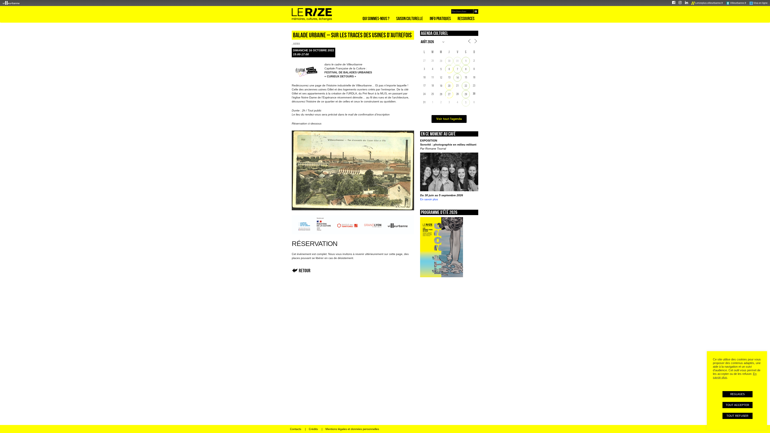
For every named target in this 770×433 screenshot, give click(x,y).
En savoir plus (429, 199)
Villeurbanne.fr (737, 3)
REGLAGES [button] (737, 394)
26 (441, 94)
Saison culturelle (409, 18)
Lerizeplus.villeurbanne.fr (709, 3)
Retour (304, 270)
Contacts (295, 429)
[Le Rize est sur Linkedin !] (686, 3)
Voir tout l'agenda (449, 119)
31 (457, 61)
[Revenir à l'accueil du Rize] (312, 14)
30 (449, 61)
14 (457, 77)
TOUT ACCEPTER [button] (737, 405)
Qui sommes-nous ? (376, 18)
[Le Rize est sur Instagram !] (680, 3)
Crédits (313, 429)
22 (466, 85)
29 (441, 61)
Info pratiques (440, 18)
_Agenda (296, 43)
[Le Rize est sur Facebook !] (673, 3)
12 (441, 77)
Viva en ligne (760, 3)
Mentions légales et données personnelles (352, 429)
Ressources (466, 18)
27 (449, 94)
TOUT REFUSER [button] (737, 415)
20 (449, 85)
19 (441, 85)
